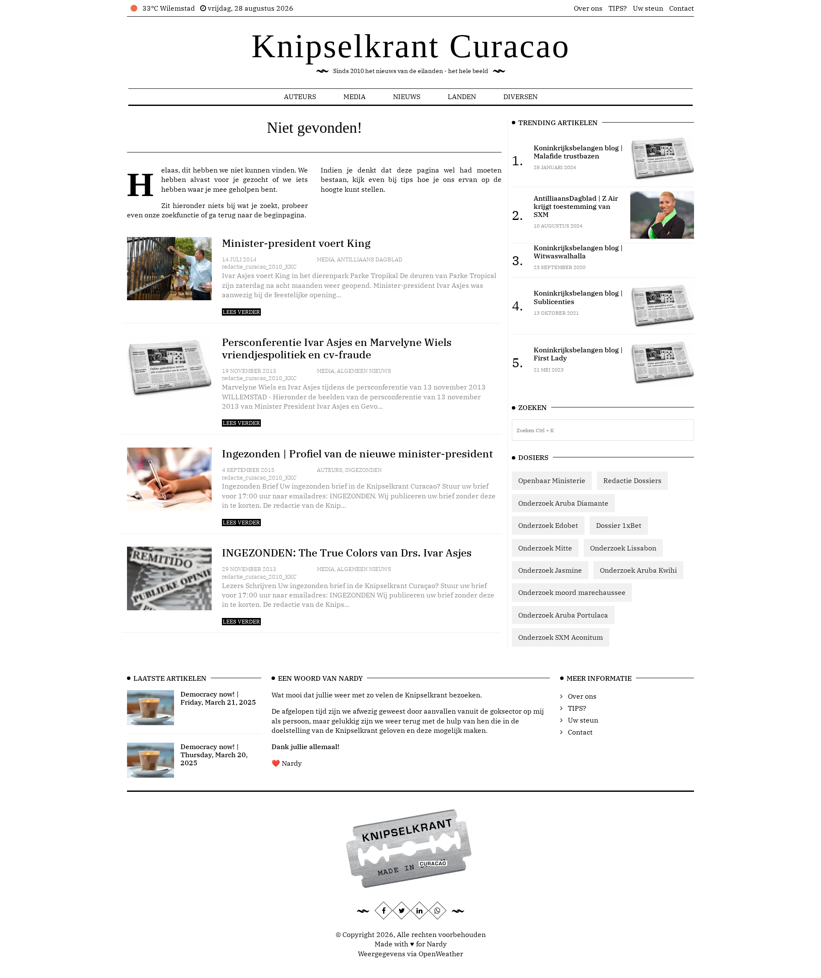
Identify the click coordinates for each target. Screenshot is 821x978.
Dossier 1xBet (618, 525)
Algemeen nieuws (364, 371)
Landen (462, 96)
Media (354, 96)
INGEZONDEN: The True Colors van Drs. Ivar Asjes (347, 552)
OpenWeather (441, 953)
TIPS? (617, 8)
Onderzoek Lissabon (623, 548)
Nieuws (406, 96)
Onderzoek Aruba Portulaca (563, 615)
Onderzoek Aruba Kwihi (638, 570)
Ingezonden (363, 470)
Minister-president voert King (296, 243)
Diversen (520, 96)
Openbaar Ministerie (551, 480)
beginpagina (284, 215)
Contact (681, 8)
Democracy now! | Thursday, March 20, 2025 (214, 754)
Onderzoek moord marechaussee (572, 592)
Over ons (588, 8)
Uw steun (648, 8)
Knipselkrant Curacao (410, 45)
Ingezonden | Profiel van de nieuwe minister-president (357, 453)
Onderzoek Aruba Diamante (563, 503)
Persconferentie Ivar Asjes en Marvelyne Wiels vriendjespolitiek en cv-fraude (337, 348)
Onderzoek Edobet (548, 525)
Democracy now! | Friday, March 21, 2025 (218, 698)
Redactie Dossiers (632, 480)
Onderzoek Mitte (545, 548)
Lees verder (241, 312)
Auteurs (300, 96)
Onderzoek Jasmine (550, 570)
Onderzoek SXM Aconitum (560, 637)
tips (407, 179)
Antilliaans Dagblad (369, 259)
